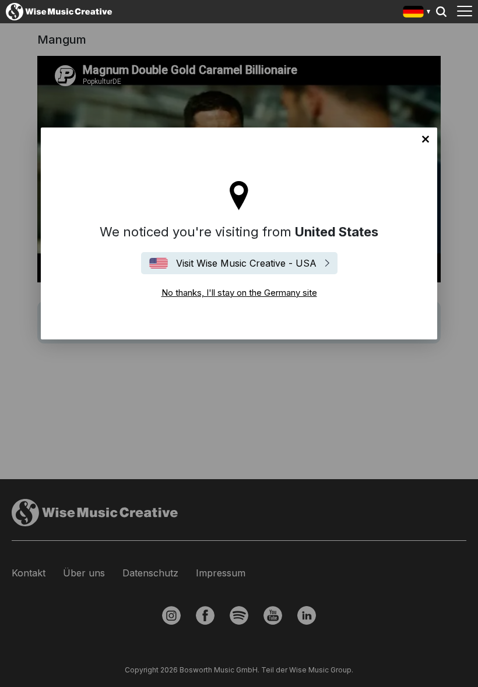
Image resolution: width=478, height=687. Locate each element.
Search (441, 11)
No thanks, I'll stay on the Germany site (425, 139)
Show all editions (417, 13)
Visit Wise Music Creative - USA (246, 263)
